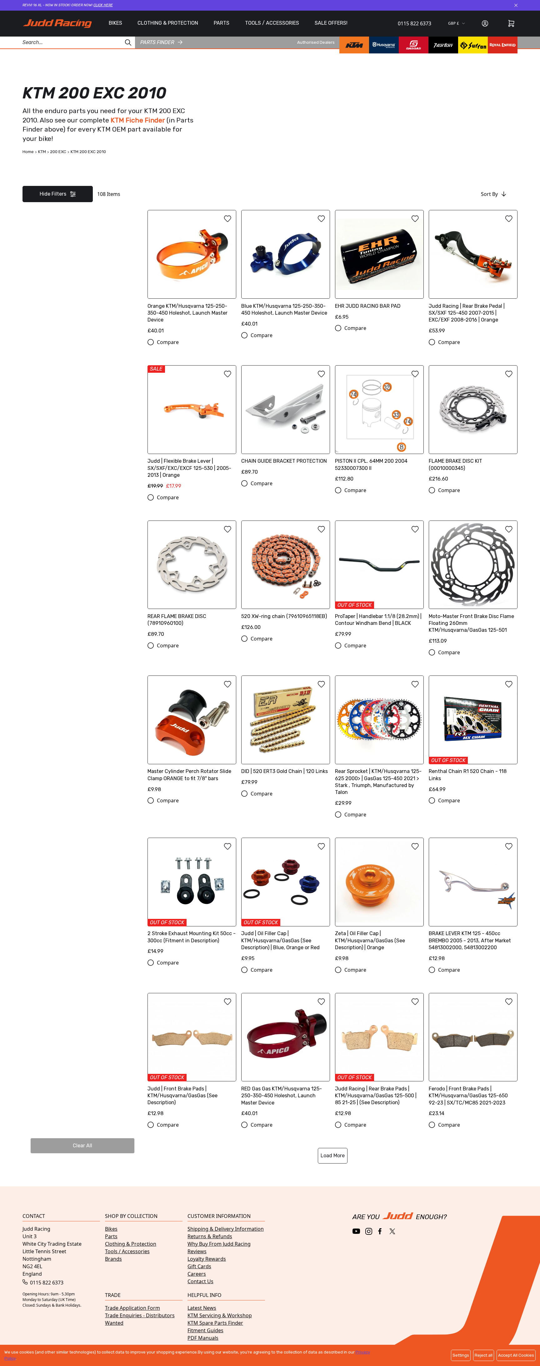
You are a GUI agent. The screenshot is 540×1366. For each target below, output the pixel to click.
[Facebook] (380, 1231)
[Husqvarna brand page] (384, 45)
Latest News (202, 1307)
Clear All (82, 1146)
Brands (113, 1258)
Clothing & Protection (130, 1243)
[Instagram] (368, 1231)
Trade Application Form (132, 1307)
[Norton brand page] (443, 45)
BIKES (115, 23)
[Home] (57, 24)
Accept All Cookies (516, 1355)
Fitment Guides (205, 1330)
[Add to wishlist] (227, 218)
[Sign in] (485, 23)
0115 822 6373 (414, 23)
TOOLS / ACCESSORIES (272, 23)
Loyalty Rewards (207, 1258)
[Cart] (511, 23)
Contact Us (200, 1281)
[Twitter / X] (392, 1231)
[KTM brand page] (354, 45)
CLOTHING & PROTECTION (168, 23)
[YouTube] (356, 1231)
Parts (111, 1236)
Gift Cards (199, 1266)
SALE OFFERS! (331, 23)
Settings (460, 1355)
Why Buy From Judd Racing (219, 1243)
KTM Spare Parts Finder (215, 1322)
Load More (333, 1156)
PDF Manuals (203, 1337)
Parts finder (157, 42)
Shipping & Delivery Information (226, 1228)
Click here (103, 5)
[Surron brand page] (473, 45)
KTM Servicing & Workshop (220, 1315)
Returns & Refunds (210, 1236)
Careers (197, 1273)
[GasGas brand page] (413, 45)
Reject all (483, 1355)
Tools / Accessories (127, 1251)
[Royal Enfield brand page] (503, 45)
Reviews (197, 1251)
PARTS (221, 23)
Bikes (111, 1228)
